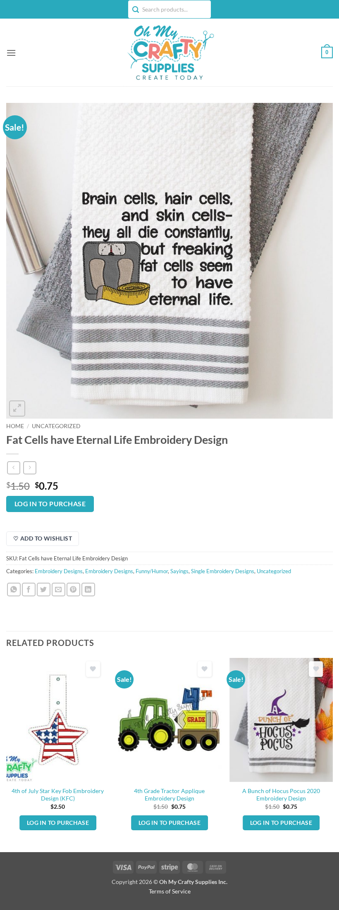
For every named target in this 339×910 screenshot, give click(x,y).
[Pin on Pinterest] (73, 589)
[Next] (332, 754)
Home (15, 426)
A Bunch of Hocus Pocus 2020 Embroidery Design (281, 794)
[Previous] (6, 754)
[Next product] (13, 467)
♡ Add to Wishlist (42, 538)
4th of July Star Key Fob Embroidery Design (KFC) (58, 794)
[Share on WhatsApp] (14, 589)
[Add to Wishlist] (93, 669)
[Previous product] (29, 467)
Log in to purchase (50, 503)
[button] (11, 53)
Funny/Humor (152, 571)
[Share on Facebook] (29, 589)
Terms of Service (170, 891)
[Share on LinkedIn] (88, 589)
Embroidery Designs (59, 571)
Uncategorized (56, 426)
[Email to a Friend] (58, 589)
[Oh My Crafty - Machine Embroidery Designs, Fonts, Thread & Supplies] (170, 52)
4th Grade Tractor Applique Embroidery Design (169, 794)
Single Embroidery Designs (222, 571)
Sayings (179, 571)
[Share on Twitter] (43, 589)
